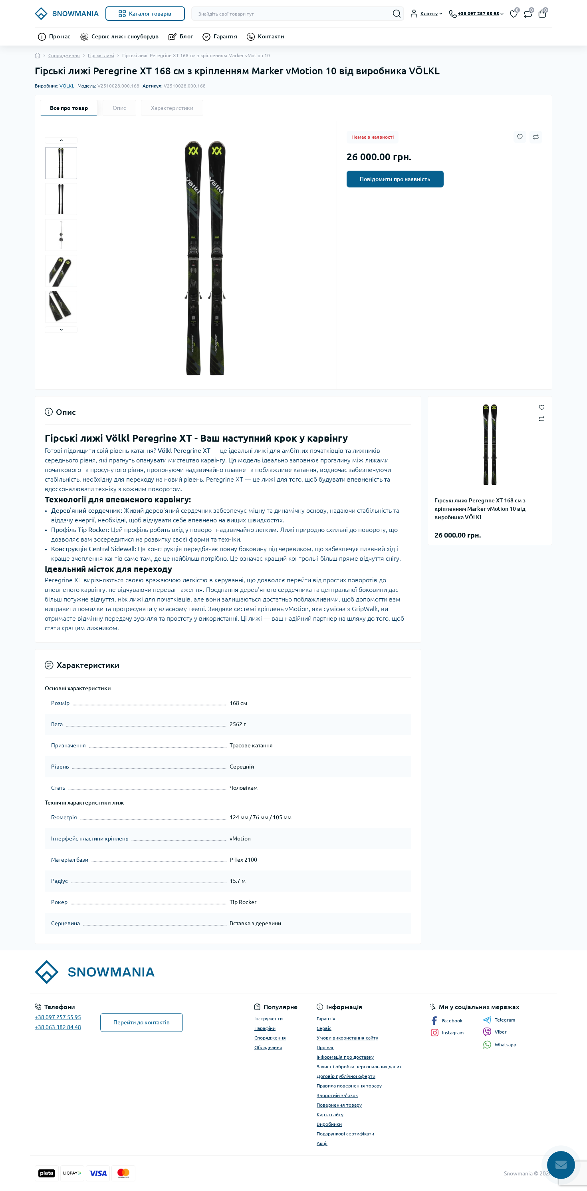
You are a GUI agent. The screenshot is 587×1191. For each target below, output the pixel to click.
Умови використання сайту (347, 1037)
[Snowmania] (162, 972)
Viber (501, 1031)
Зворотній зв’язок (337, 1095)
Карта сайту (330, 1114)
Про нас (60, 36)
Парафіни (265, 1028)
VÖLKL (66, 85)
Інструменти (268, 1018)
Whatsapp (505, 1044)
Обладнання (268, 1047)
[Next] (61, 330)
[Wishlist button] (520, 137)
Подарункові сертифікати (345, 1133)
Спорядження (64, 55)
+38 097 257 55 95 (58, 1017)
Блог (186, 36)
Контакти (271, 36)
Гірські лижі (101, 55)
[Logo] (67, 13)
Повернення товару (339, 1104)
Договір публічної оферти (346, 1076)
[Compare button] (535, 137)
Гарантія (225, 36)
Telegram (505, 1019)
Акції (322, 1143)
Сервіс (324, 1028)
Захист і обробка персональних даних (359, 1066)
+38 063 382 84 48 (58, 1027)
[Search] (397, 14)
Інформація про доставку (345, 1057)
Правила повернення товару (349, 1085)
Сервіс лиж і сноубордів (125, 36)
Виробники (329, 1124)
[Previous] (61, 140)
